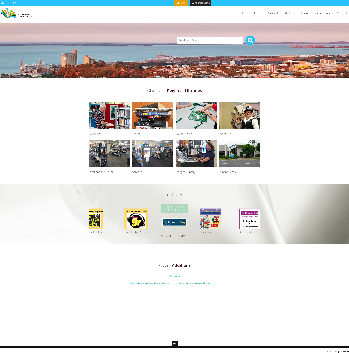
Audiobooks (273, 13)
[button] (95, 223)
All (236, 13)
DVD (338, 13)
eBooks (287, 13)
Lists (8, 2)
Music (328, 13)
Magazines (258, 13)
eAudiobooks (302, 13)
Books (245, 13)
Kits (346, 13)
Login (182, 2)
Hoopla (317, 13)
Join (14, 2)
